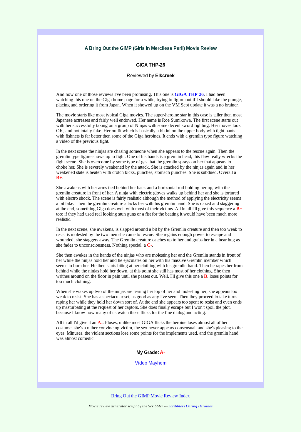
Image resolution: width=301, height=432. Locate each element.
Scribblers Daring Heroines (190, 406)
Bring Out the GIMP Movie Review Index (150, 395)
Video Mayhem (150, 362)
